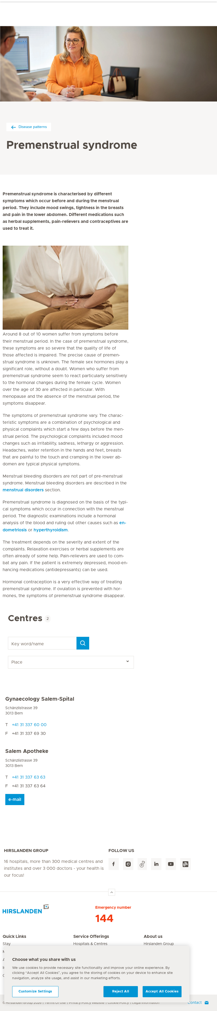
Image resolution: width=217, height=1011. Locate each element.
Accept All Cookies (162, 991)
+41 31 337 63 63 (28, 777)
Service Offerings (91, 936)
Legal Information (145, 1002)
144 (104, 918)
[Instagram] (128, 864)
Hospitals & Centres (90, 944)
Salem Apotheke (26, 751)
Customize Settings (35, 991)
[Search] (82, 643)
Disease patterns (33, 127)
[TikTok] (142, 864)
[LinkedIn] (156, 864)
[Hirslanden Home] (49, 911)
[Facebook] (113, 864)
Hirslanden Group (159, 944)
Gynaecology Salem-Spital (39, 699)
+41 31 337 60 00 (29, 725)
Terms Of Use (55, 1002)
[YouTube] (171, 864)
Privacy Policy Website (86, 1002)
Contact (195, 1003)
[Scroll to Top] (111, 892)
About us (153, 936)
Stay (7, 944)
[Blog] (185, 864)
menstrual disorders (23, 490)
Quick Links (14, 936)
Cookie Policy (118, 1002)
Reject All (120, 991)
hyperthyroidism (51, 530)
